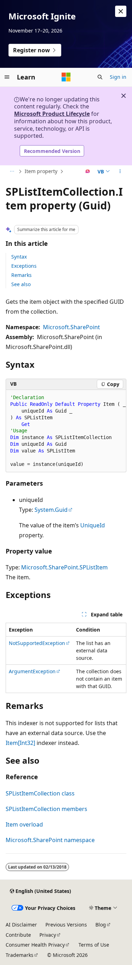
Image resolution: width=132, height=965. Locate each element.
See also (21, 284)
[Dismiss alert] (120, 11)
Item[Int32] (20, 743)
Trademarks (19, 955)
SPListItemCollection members (46, 809)
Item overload (24, 824)
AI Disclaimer (21, 924)
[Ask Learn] (88, 171)
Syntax (19, 256)
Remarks (21, 275)
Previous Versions (66, 924)
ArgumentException (32, 671)
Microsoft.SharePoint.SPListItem (64, 567)
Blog (100, 924)
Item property (41, 171)
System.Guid (51, 510)
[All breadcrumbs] (12, 171)
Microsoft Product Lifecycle (52, 114)
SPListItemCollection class (40, 793)
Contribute (18, 934)
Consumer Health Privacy (35, 944)
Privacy (47, 934)
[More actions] (120, 171)
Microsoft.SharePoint (71, 327)
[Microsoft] (66, 77)
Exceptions (24, 265)
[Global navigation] (7, 77)
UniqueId (92, 525)
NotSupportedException (37, 643)
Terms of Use (93, 944)
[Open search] (100, 77)
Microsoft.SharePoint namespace (50, 840)
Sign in (118, 76)
